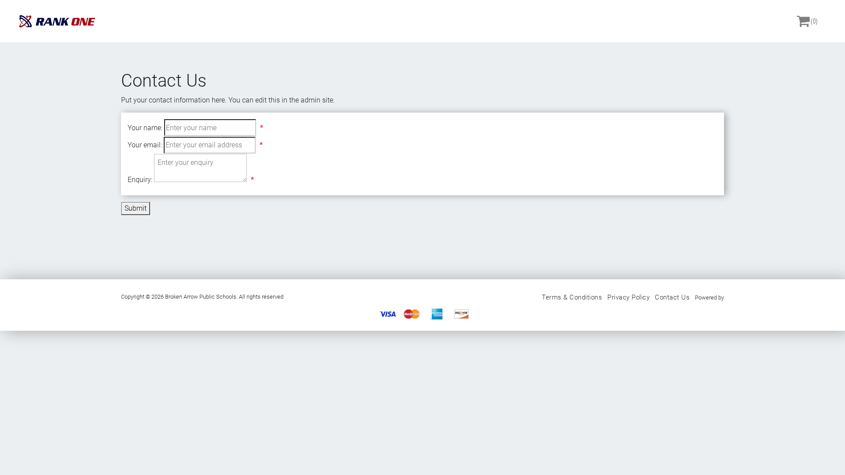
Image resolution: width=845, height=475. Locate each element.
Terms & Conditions (572, 297)
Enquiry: (140, 179)
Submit (136, 208)
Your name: (145, 128)
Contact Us (672, 297)
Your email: (145, 145)
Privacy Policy (628, 297)
